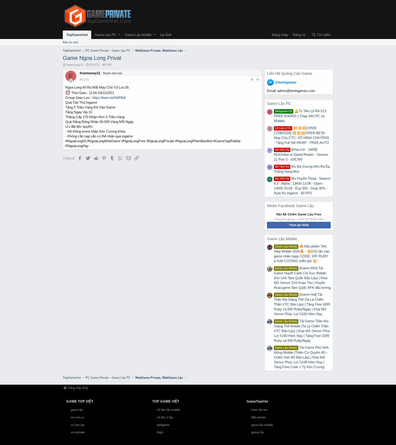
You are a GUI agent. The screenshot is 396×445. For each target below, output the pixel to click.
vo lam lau (78, 425)
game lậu (77, 410)
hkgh (160, 432)
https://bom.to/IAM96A (109, 98)
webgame (163, 425)
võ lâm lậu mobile (168, 410)
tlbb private (258, 417)
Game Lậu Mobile (138, 35)
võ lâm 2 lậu (165, 417)
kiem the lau (259, 410)
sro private (78, 432)
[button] (119, 35)
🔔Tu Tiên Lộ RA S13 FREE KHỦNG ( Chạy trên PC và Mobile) (300, 116)
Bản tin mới (70, 42)
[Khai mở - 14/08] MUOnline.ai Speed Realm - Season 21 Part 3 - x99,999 (301, 154)
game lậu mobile (262, 425)
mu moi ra (77, 417)
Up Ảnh (165, 35)
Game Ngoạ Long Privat (92, 58)
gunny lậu (257, 432)
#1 (258, 79)
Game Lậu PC (105, 35)
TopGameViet (77, 35)
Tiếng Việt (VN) (77, 388)
